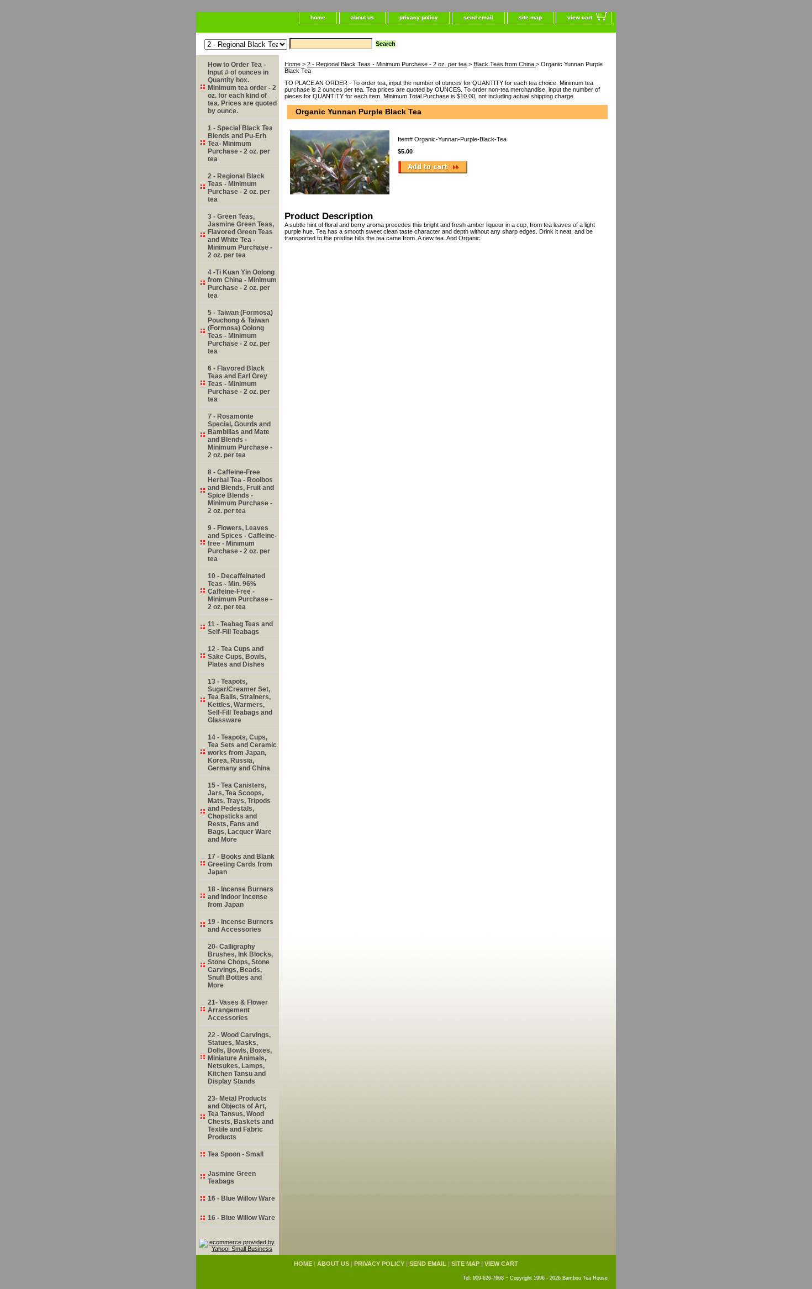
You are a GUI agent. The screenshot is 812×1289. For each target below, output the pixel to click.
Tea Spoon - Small (235, 1154)
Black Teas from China (504, 64)
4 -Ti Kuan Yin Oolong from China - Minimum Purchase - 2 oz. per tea (242, 283)
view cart (579, 17)
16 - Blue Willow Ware (241, 1198)
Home (292, 64)
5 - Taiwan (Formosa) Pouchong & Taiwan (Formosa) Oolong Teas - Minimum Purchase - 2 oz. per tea (240, 332)
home (317, 17)
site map (530, 17)
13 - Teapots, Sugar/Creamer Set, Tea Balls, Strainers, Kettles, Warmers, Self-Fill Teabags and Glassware (240, 701)
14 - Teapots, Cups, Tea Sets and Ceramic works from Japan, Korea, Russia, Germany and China (242, 752)
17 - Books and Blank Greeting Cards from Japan (241, 864)
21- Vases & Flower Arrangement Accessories (238, 1010)
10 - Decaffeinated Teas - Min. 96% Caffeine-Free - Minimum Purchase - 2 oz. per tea (240, 591)
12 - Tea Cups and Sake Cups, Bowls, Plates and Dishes (237, 656)
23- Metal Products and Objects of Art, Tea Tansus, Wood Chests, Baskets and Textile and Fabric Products (240, 1118)
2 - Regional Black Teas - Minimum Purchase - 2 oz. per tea (387, 64)
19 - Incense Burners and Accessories (240, 925)
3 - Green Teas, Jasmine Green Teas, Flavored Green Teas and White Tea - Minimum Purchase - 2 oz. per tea (241, 236)
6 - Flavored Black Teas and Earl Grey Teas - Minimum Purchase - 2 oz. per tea (239, 383)
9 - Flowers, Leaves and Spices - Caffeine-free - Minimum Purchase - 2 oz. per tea (242, 543)
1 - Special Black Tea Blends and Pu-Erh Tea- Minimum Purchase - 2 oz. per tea (240, 143)
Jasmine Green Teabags (232, 1177)
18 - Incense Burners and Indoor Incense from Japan (240, 896)
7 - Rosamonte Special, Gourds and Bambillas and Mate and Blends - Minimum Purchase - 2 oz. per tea (240, 436)
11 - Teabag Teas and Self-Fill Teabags (240, 628)
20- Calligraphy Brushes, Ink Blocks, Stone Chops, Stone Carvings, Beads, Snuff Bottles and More (240, 966)
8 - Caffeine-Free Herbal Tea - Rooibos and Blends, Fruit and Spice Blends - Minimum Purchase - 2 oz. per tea (241, 491)
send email (478, 17)
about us (362, 17)
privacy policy (418, 17)
